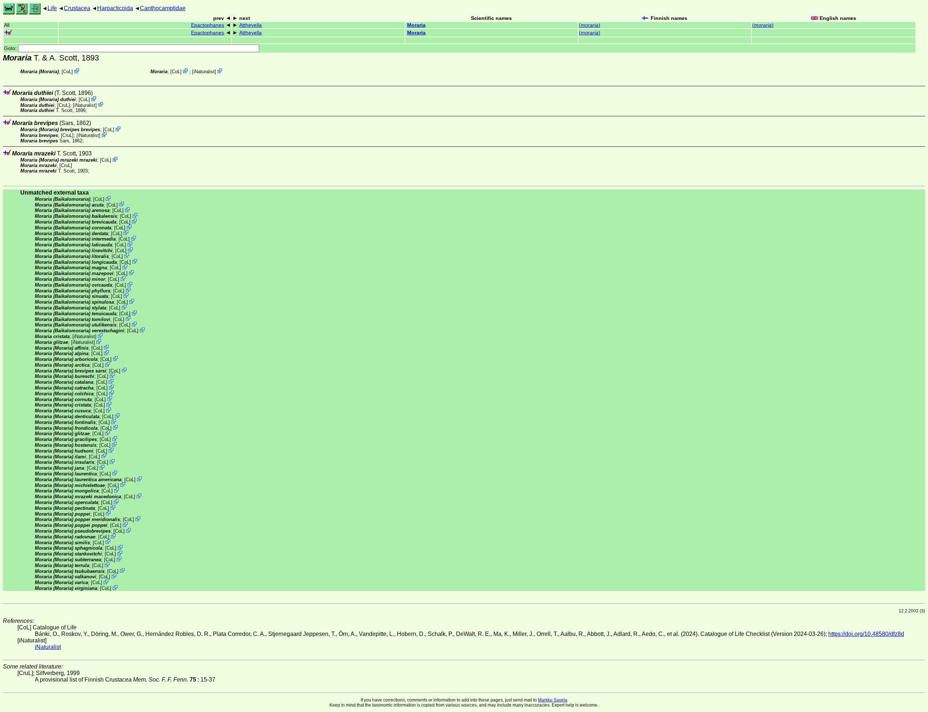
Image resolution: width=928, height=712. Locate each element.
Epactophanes (207, 25)
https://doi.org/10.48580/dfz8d (866, 634)
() (589, 25)
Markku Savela (552, 700)
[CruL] (63, 105)
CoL (67, 71)
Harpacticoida (115, 8)
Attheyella (250, 25)
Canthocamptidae (163, 8)
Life (52, 8)
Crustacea (77, 8)
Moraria (416, 25)
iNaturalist (204, 71)
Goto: (11, 48)
